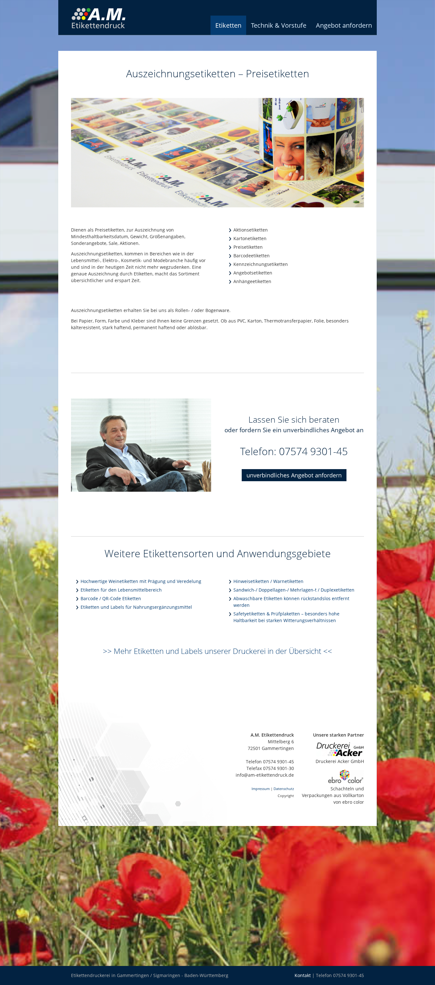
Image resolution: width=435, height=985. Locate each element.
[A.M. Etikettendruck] (107, 33)
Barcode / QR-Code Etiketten (111, 598)
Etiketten (228, 25)
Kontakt (303, 975)
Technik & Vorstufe (278, 25)
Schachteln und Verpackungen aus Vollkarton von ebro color (333, 795)
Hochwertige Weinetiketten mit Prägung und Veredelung (141, 581)
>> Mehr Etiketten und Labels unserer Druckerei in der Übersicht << (217, 651)
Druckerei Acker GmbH (340, 761)
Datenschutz (284, 788)
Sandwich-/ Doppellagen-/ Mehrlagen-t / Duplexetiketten (293, 590)
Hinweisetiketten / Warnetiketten (268, 581)
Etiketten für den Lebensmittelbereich (121, 590)
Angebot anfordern (344, 25)
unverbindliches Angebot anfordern (294, 475)
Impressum (261, 788)
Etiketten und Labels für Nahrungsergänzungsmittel (136, 607)
